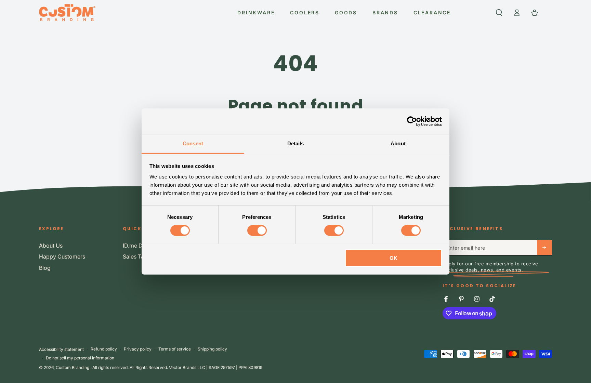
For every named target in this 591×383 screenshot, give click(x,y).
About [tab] (398, 143)
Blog (45, 267)
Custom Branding (73, 367)
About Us (51, 245)
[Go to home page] (67, 12)
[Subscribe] (544, 247)
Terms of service (174, 349)
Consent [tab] (193, 143)
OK (393, 258)
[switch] (257, 230)
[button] (499, 12)
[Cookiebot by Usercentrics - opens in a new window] (412, 121)
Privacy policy (138, 349)
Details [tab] (295, 143)
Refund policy (104, 349)
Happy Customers (62, 256)
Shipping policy (212, 349)
